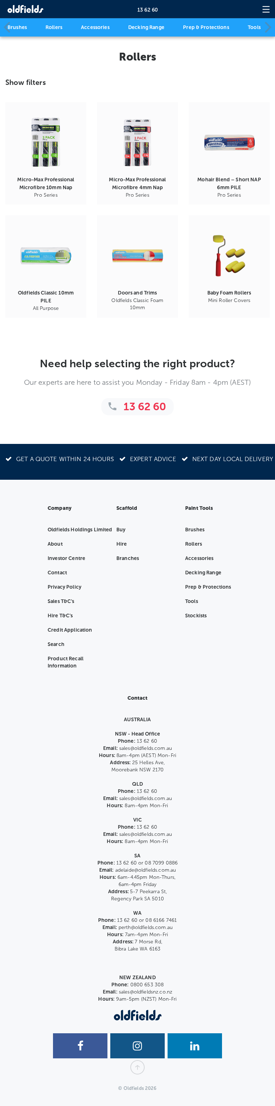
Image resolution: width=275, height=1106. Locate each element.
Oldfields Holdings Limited (80, 530)
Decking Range (146, 27)
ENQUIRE (46, 181)
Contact (57, 573)
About (55, 544)
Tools (254, 27)
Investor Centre (66, 558)
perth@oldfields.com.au (146, 927)
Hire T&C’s (60, 616)
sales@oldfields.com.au (145, 748)
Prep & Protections (206, 27)
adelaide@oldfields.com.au (145, 870)
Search (56, 644)
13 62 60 (148, 10)
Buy (120, 530)
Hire (121, 544)
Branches (127, 558)
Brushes (17, 27)
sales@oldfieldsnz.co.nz (145, 992)
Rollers (53, 27)
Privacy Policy (64, 587)
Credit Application (70, 630)
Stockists (196, 616)
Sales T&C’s (61, 601)
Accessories (95, 27)
